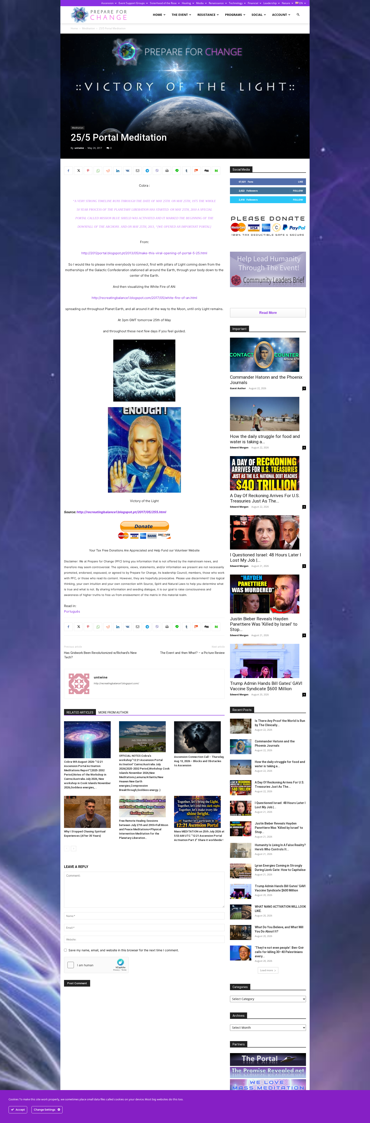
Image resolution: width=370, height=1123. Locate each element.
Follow (298, 190)
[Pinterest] (88, 170)
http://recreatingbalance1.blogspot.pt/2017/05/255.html (121, 512)
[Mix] (196, 170)
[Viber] (157, 170)
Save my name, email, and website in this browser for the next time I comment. (124, 950)
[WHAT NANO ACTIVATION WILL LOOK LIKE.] (240, 911)
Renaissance (216, 3)
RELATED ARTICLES (80, 712)
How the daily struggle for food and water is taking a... (265, 439)
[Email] (137, 170)
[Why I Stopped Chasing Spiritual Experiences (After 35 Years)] (89, 812)
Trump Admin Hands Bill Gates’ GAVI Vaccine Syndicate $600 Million (266, 686)
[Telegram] (147, 170)
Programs (233, 15)
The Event (180, 15)
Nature (286, 3)
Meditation (88, 28)
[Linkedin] (117, 170)
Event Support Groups (132, 3)
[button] (298, 15)
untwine (79, 147)
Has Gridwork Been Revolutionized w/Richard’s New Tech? (100, 655)
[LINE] (176, 170)
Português (72, 611)
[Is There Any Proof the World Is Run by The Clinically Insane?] (240, 726)
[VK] (127, 170)
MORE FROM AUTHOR (113, 712)
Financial (253, 3)
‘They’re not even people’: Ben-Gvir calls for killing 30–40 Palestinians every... (279, 952)
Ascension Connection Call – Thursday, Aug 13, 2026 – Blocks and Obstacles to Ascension (199, 761)
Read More (268, 313)
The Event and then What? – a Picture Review (192, 653)
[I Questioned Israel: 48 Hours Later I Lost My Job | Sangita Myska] (268, 532)
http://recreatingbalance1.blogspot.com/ (116, 683)
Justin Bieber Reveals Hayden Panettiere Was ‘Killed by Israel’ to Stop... (263, 624)
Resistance (206, 15)
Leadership (270, 3)
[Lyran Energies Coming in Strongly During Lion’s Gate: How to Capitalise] (240, 870)
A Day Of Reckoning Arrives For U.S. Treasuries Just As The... (265, 498)
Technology (236, 3)
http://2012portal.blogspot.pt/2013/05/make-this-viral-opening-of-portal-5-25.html (144, 253)
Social (257, 15)
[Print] (167, 170)
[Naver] (216, 170)
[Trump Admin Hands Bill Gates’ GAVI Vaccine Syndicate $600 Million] (268, 661)
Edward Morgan (239, 447)
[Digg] (206, 170)
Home (157, 15)
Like (300, 181)
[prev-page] (66, 848)
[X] (78, 170)
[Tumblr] (186, 170)
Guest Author (238, 388)
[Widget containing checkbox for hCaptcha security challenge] (96, 965)
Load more (266, 970)
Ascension (107, 3)
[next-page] (73, 848)
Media (200, 3)
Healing (186, 3)
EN (301, 3)
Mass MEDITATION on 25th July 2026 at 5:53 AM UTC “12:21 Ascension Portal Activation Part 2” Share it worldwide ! (199, 836)
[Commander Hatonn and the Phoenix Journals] (268, 355)
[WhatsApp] (98, 170)
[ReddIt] (107, 170)
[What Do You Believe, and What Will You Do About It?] (240, 932)
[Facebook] (68, 170)
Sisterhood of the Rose (163, 3)
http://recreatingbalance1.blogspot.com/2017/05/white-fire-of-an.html (144, 298)
